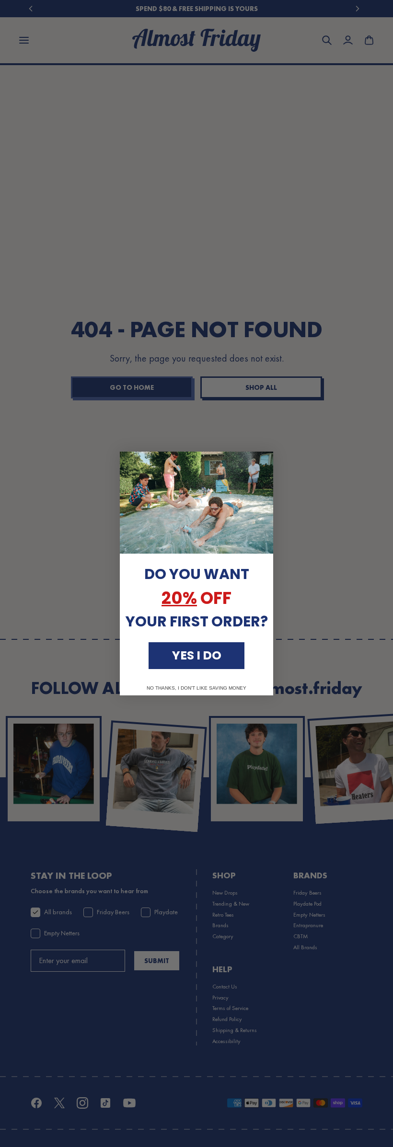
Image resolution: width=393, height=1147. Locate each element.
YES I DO (196, 655)
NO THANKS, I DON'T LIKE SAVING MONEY (196, 688)
